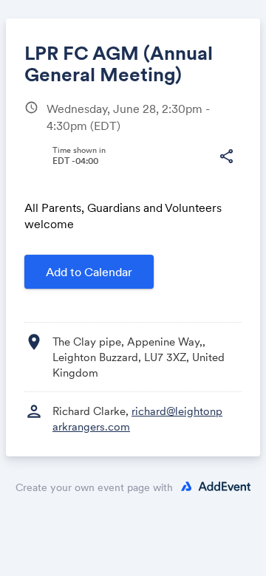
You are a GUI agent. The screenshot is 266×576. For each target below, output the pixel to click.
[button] (226, 156)
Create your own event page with (94, 487)
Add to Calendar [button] (89, 271)
